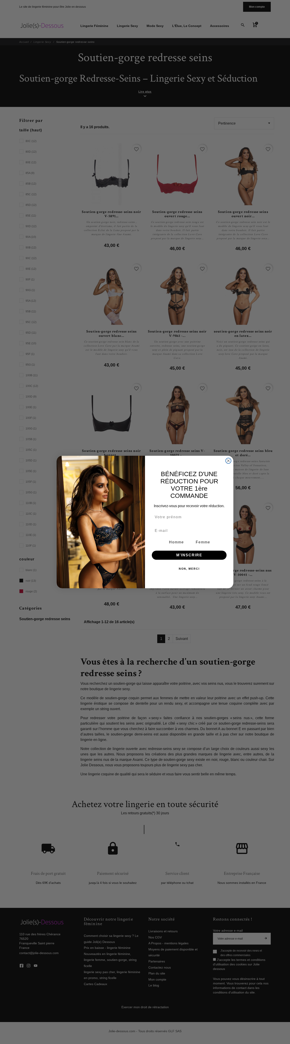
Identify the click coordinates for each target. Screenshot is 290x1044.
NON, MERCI (189, 568)
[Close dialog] (228, 460)
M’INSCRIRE (189, 555)
